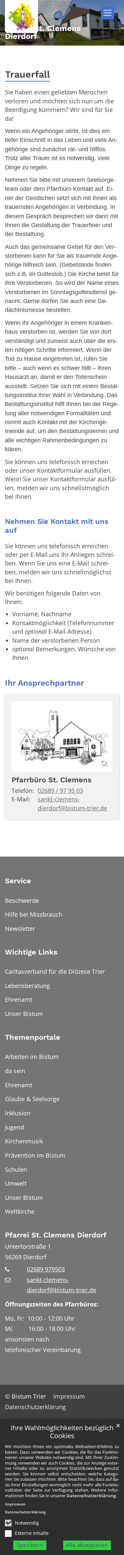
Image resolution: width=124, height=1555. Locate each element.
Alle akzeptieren (87, 1545)
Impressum (15, 1504)
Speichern (30, 1545)
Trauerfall (27, 74)
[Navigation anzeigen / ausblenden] (107, 12)
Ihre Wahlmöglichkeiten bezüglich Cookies (62, 1432)
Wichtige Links (31, 952)
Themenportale (32, 1037)
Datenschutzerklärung (91, 1496)
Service (18, 881)
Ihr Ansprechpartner (44, 683)
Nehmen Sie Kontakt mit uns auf (56, 526)
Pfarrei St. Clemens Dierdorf (55, 1235)
